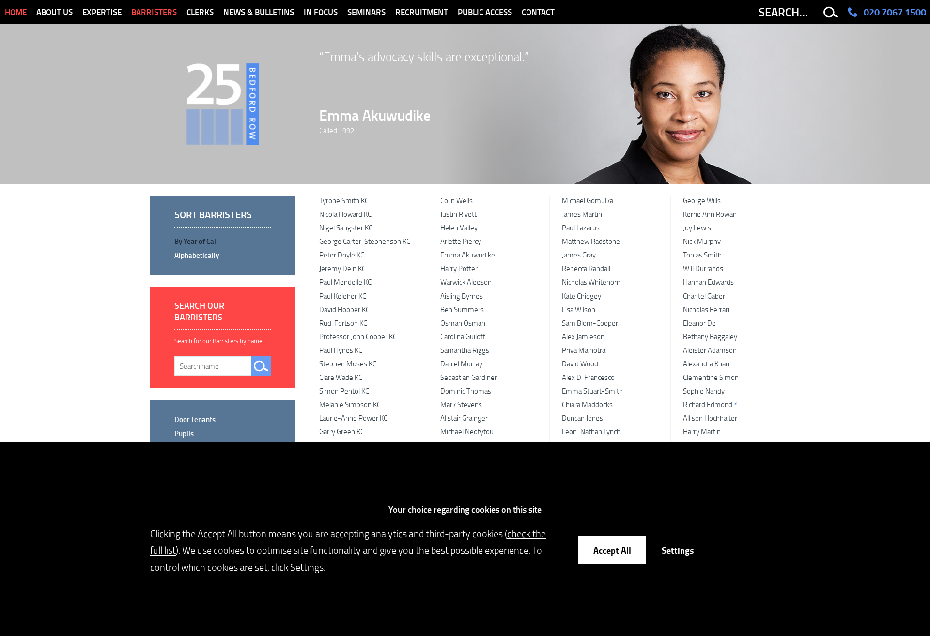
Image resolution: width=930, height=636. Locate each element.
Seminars (366, 11)
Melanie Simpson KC (350, 404)
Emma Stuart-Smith (592, 390)
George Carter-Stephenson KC (364, 241)
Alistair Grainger (464, 418)
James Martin (582, 214)
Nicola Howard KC (345, 214)
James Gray (579, 254)
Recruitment (421, 11)
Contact (538, 11)
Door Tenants (195, 419)
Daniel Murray (461, 363)
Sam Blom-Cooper (590, 323)
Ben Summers (462, 309)
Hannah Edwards (708, 282)
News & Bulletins (258, 11)
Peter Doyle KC (341, 254)
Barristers (154, 11)
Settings (678, 550)
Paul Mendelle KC (345, 282)
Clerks (200, 11)
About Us (54, 11)
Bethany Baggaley (710, 336)
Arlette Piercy (460, 241)
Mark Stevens (461, 404)
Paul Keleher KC (342, 296)
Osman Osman (462, 323)
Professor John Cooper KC (358, 336)
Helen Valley (459, 227)
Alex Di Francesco (588, 377)
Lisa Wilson (578, 309)
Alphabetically (196, 255)
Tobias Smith (702, 254)
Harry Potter (459, 268)
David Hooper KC (344, 309)
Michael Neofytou (467, 431)
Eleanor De (699, 323)
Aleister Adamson (710, 350)
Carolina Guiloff (462, 336)
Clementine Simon (711, 377)
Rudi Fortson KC (343, 323)
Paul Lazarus (581, 227)
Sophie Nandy (704, 390)
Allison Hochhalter (710, 418)
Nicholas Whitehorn (591, 282)
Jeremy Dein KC (342, 268)
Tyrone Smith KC (344, 200)
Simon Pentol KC (344, 390)
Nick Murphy (702, 241)
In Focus (321, 11)
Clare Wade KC (340, 377)
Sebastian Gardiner (468, 377)
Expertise (102, 11)
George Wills (702, 200)
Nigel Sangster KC (345, 227)
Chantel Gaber (704, 296)
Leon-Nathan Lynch (591, 431)
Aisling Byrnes (461, 296)
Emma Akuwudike (375, 115)
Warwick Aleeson (466, 282)
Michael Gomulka (587, 200)
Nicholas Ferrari (706, 309)
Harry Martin (702, 431)
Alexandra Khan (706, 363)
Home (16, 11)
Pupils (184, 433)
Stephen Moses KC (347, 363)
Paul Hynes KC (340, 350)
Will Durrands (703, 268)
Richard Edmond (707, 404)
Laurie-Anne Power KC (353, 418)
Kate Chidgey (581, 296)
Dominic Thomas (465, 390)
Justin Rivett (458, 214)
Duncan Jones (582, 418)
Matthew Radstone (591, 241)
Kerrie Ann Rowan (710, 214)
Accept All (612, 550)
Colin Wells (456, 200)
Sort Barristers (213, 214)
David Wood (580, 363)
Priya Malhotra (583, 350)
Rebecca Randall (586, 268)
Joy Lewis (697, 227)
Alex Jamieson (583, 336)
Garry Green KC (341, 431)
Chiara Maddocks (587, 404)
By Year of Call (196, 241)
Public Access (485, 11)
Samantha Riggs (464, 350)
